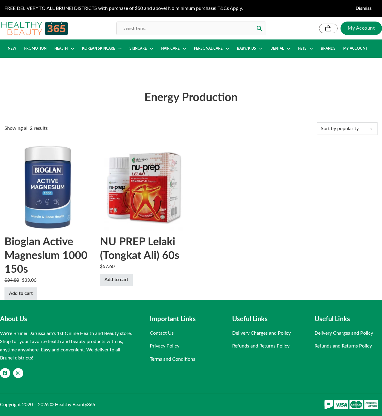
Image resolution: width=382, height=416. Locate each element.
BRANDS (328, 48)
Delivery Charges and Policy (261, 333)
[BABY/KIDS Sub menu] (261, 49)
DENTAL (277, 48)
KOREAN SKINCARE (98, 48)
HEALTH (61, 48)
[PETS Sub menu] (311, 49)
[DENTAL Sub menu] (288, 49)
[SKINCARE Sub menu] (151, 49)
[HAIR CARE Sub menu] (184, 49)
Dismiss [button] (363, 8)
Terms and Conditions (172, 359)
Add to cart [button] (21, 293)
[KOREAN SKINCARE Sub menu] (120, 49)
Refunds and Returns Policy (260, 346)
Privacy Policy (164, 346)
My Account (361, 28)
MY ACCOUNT (355, 48)
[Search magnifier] (259, 28)
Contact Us (162, 333)
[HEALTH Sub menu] (72, 49)
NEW (12, 48)
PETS (302, 48)
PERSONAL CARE (208, 48)
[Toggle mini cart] (328, 28)
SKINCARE (138, 48)
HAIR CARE (170, 48)
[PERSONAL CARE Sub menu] (227, 49)
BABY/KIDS (246, 48)
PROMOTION (35, 48)
